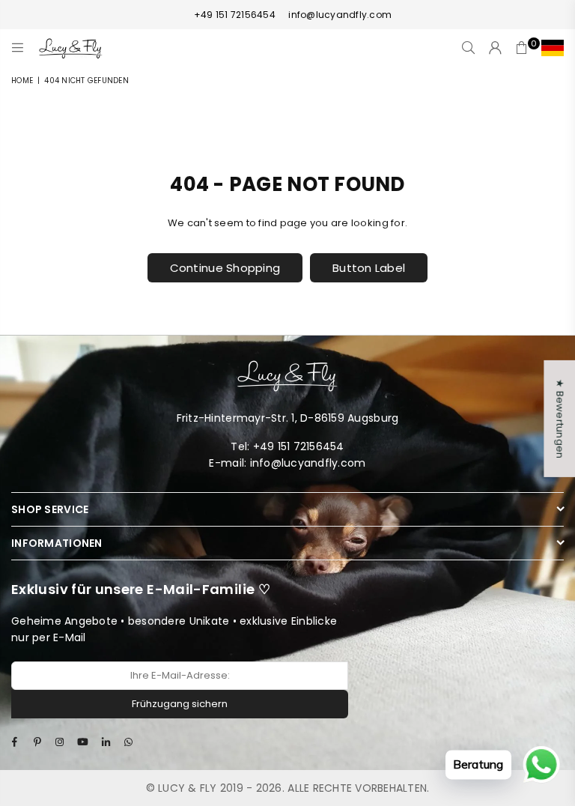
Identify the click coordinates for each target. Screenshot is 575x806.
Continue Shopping (225, 268)
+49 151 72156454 (235, 14)
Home (22, 80)
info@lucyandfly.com (339, 14)
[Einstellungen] (549, 48)
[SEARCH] (468, 48)
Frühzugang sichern (180, 704)
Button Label (368, 268)
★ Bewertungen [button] (560, 418)
